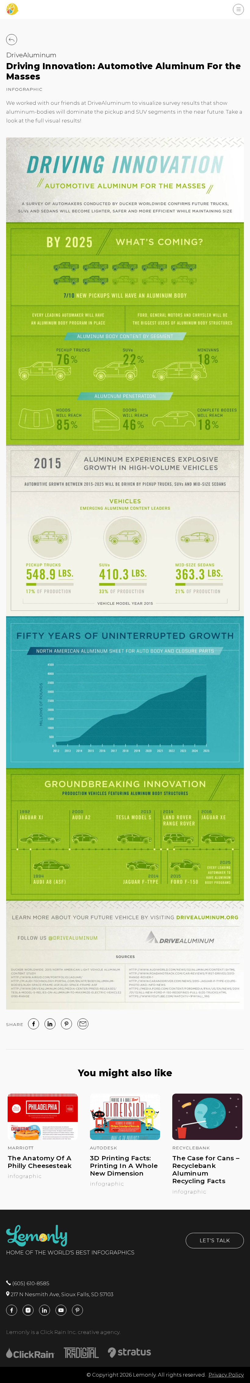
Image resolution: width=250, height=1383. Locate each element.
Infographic (24, 89)
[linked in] (50, 1023)
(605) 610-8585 (30, 1283)
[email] (82, 1023)
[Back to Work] (11, 39)
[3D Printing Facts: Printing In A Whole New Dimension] (125, 1138)
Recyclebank (191, 1148)
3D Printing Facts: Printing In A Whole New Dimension (124, 1165)
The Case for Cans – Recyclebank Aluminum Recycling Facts (205, 1169)
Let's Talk (215, 1240)
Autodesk (103, 1148)
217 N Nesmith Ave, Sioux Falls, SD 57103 (61, 1294)
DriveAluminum (31, 55)
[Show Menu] (238, 9)
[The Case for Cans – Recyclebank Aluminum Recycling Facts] (207, 1138)
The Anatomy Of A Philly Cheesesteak (40, 1161)
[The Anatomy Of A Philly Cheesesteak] (43, 1138)
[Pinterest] (66, 1023)
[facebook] (33, 1023)
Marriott (21, 1148)
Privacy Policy (226, 1375)
